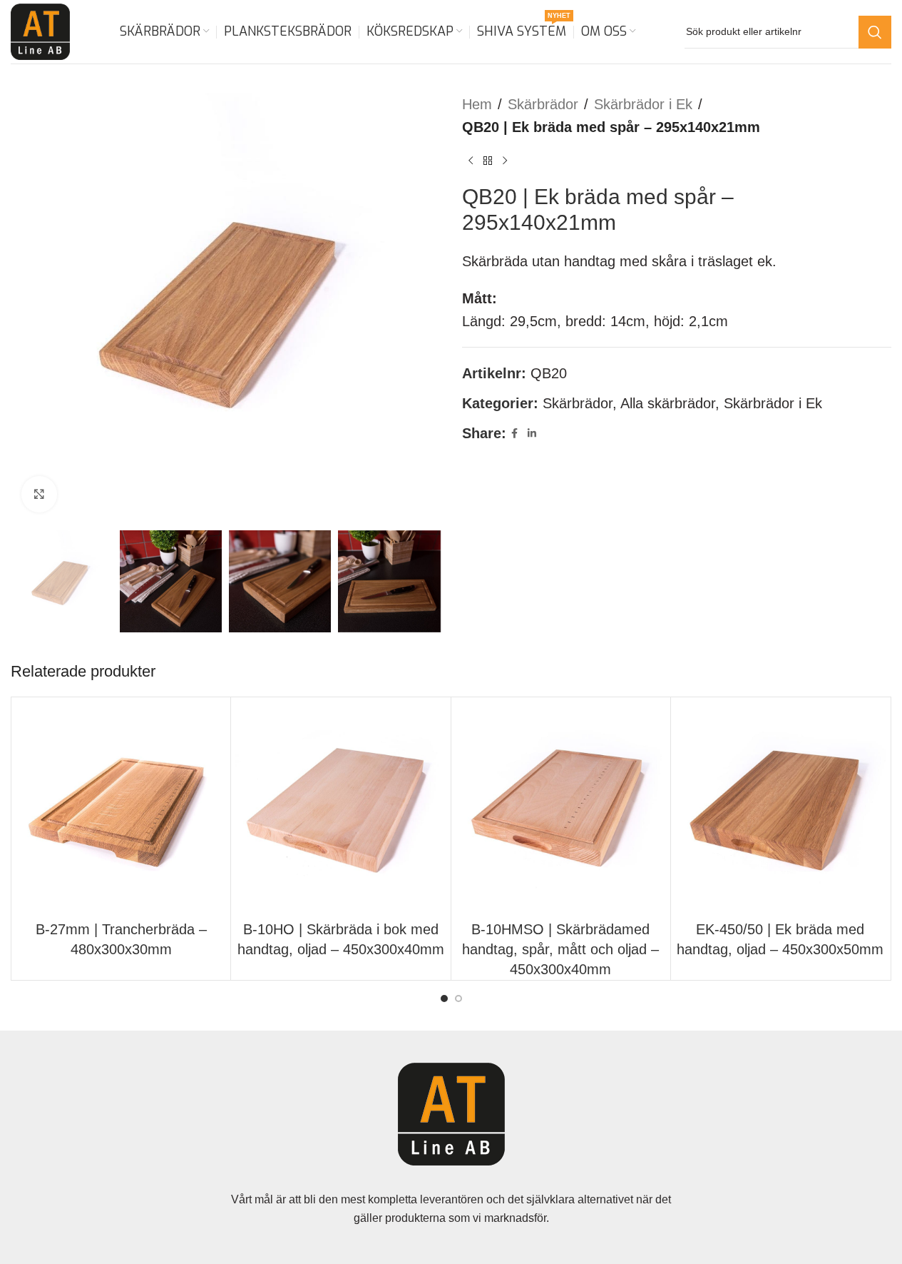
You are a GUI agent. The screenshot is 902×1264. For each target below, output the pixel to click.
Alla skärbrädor (667, 403)
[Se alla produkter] (487, 161)
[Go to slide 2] (458, 998)
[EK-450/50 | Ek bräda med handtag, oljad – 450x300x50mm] (780, 807)
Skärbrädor (543, 104)
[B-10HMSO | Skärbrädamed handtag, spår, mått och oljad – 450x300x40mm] (561, 807)
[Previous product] (470, 161)
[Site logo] (40, 31)
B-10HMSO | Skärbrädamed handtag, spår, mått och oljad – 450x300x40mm (560, 949)
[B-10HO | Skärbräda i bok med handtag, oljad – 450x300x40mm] (340, 807)
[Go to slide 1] (444, 998)
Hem (477, 104)
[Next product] (504, 161)
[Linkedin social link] (531, 433)
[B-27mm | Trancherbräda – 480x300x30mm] (121, 807)
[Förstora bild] (39, 494)
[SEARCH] (875, 32)
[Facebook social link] (514, 433)
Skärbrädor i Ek (643, 104)
